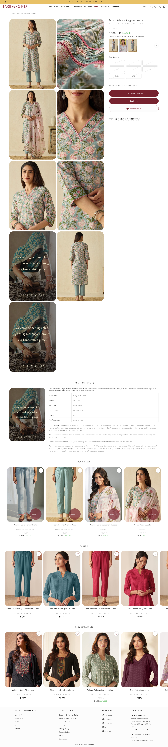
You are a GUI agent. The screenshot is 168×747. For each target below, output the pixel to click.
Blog (17, 725)
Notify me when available (134, 93)
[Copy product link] (137, 119)
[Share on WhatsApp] (117, 119)
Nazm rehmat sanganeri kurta (26, 13)
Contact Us (63, 739)
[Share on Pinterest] (132, 119)
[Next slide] (40, 494)
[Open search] (151, 6)
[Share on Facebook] (122, 119)
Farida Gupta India (87, 744)
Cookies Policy (64, 732)
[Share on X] (127, 119)
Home (13, 13)
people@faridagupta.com (144, 740)
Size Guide (113, 57)
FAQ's (61, 735)
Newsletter (19, 718)
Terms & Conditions (66, 722)
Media (17, 729)
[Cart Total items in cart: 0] (164, 6)
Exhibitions (19, 722)
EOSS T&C (63, 725)
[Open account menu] (159, 6)
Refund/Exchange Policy (68, 718)
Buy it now (134, 101)
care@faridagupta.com (143, 721)
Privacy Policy (64, 729)
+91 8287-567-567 (142, 718)
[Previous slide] (10, 494)
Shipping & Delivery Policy (69, 715)
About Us (18, 715)
